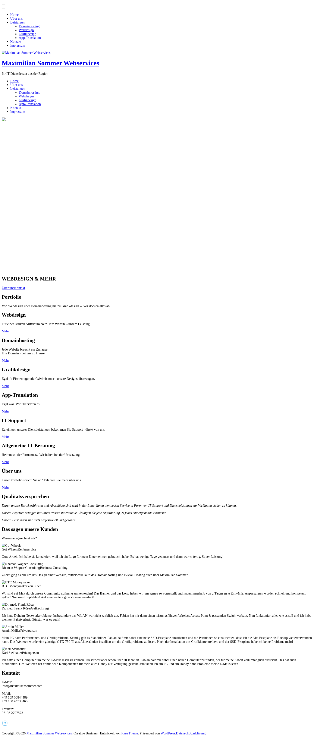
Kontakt (15, 41)
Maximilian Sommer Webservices (50, 63)
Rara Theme (129, 733)
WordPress (168, 733)
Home (14, 14)
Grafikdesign (27, 34)
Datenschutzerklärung (190, 733)
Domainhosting (29, 26)
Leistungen (17, 22)
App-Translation (30, 38)
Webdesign (26, 30)
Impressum (17, 45)
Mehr (5, 331)
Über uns (16, 18)
